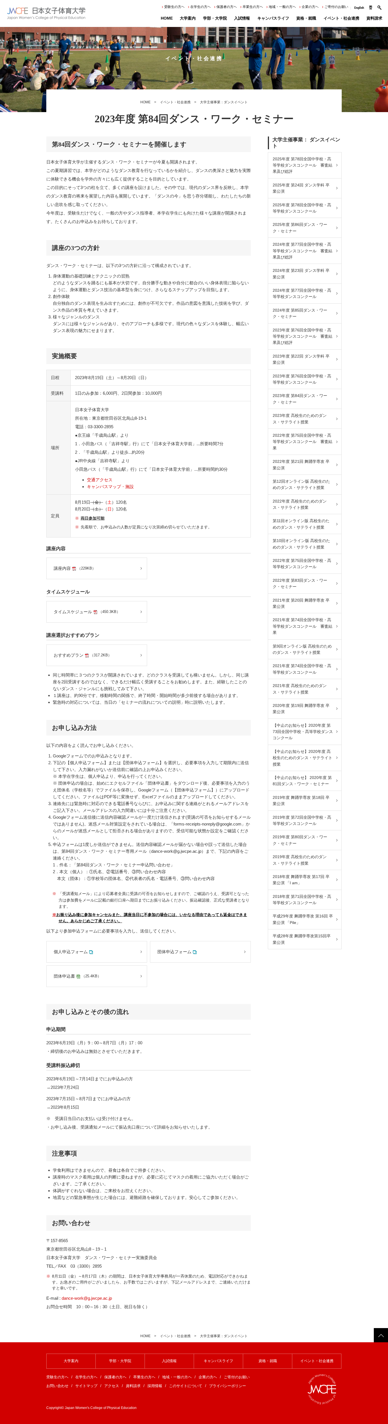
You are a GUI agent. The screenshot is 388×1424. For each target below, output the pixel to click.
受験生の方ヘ (174, 7)
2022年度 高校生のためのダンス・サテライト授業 (300, 504)
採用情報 (154, 1386)
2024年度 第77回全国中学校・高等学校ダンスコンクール (302, 293)
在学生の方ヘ (200, 7)
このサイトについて (185, 1386)
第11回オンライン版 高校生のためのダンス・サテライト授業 (301, 523)
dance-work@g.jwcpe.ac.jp (87, 1298)
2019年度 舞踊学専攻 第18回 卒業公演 (301, 800)
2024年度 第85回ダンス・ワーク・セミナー (300, 313)
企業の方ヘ (310, 7)
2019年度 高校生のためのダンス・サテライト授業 (300, 859)
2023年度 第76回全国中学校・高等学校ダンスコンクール (302, 379)
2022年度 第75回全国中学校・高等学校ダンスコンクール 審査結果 (302, 441)
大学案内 (188, 18)
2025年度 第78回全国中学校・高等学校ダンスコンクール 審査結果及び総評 (302, 165)
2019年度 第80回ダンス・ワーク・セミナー (300, 840)
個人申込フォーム (71, 951)
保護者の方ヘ (226, 7)
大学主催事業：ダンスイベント (224, 102)
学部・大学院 (215, 18)
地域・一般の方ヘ (282, 7)
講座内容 (75, 568)
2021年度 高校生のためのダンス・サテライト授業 (300, 688)
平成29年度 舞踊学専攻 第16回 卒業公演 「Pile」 (303, 919)
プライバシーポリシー (227, 1386)
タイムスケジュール (87, 611)
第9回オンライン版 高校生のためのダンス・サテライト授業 (302, 649)
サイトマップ (86, 1386)
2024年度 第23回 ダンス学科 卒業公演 (301, 273)
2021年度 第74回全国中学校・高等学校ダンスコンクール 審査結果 (302, 626)
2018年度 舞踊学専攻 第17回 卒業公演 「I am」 (301, 879)
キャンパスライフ (273, 18)
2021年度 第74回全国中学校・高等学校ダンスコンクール (302, 668)
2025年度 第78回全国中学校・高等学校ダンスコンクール (302, 208)
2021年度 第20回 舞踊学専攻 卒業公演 (301, 603)
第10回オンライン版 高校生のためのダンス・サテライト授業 (301, 543)
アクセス (111, 1386)
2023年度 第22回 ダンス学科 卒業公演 (301, 359)
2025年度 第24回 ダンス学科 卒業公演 (301, 188)
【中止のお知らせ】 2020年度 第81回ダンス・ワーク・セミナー (302, 780)
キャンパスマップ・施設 (110, 486)
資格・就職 (306, 18)
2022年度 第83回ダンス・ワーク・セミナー (300, 583)
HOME (167, 18)
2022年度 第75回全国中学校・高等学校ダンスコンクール (302, 563)
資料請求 (374, 18)
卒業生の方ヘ (253, 7)
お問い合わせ (57, 1386)
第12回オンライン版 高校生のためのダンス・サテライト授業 (301, 484)
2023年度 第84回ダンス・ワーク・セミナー (300, 398)
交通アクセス (99, 479)
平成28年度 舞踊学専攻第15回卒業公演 (302, 939)
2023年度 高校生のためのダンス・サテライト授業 (300, 418)
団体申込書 (77, 976)
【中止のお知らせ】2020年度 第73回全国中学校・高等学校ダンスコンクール (303, 731)
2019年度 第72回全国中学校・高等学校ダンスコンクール (302, 820)
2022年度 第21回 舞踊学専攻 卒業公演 (301, 464)
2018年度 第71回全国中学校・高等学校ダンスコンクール (302, 899)
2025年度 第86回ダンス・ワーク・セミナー (300, 227)
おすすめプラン (83, 655)
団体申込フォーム (174, 951)
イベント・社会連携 (341, 18)
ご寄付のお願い (336, 7)
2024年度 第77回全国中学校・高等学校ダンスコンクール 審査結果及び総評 (302, 250)
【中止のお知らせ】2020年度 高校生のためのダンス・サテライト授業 (302, 757)
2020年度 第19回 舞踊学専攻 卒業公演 (301, 708)
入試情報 (242, 18)
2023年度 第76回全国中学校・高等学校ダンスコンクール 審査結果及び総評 (302, 336)
